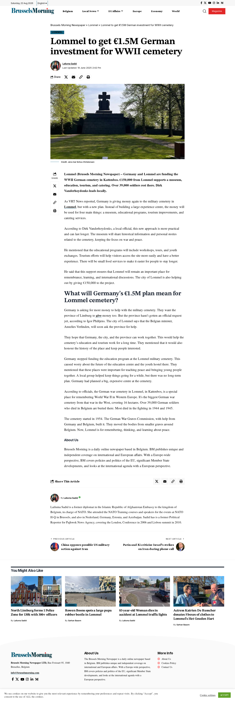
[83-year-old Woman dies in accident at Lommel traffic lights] (144, 591)
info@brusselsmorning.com (25, 672)
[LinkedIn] (218, 3)
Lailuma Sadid (69, 63)
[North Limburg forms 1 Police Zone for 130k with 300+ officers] (36, 591)
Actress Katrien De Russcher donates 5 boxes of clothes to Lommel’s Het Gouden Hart (194, 615)
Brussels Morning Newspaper (67, 25)
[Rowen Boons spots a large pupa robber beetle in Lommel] (90, 591)
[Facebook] (201, 3)
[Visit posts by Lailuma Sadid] (55, 66)
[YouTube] (209, 3)
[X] (205, 3)
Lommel (93, 25)
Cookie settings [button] (208, 695)
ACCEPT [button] (224, 695)
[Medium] (222, 3)
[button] (204, 11)
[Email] (73, 77)
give (98, 315)
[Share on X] (66, 77)
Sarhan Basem (74, 620)
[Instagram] (214, 3)
